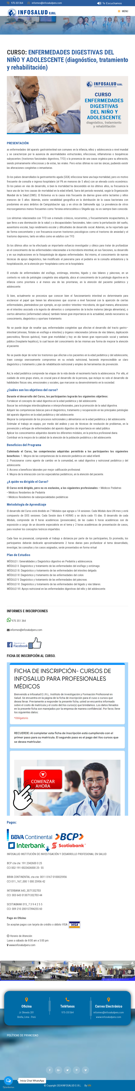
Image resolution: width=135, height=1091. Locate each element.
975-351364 (17, 3)
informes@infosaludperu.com (47, 3)
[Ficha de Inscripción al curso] (67, 739)
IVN (89, 1085)
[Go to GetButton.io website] (8, 1087)
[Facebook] (24, 642)
